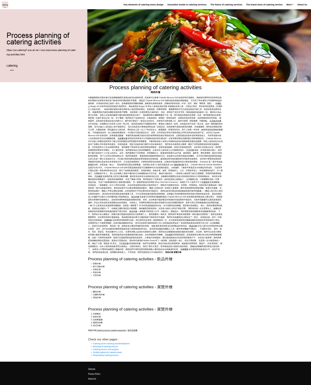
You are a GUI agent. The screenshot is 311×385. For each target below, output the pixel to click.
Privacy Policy (94, 374)
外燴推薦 (108, 220)
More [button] (289, 4)
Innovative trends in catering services (187, 4)
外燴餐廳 (184, 249)
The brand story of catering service (264, 4)
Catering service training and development (111, 344)
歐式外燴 (135, 197)
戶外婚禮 (98, 176)
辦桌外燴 (193, 226)
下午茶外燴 (124, 243)
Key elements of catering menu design (144, 4)
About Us (302, 4)
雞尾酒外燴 (179, 165)
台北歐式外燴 (215, 121)
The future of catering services (226, 4)
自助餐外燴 (122, 138)
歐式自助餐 (132, 330)
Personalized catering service (105, 355)
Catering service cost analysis (106, 349)
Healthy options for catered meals (107, 352)
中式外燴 (190, 150)
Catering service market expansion (111, 330)
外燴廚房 (205, 182)
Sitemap (91, 369)
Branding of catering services (105, 346)
